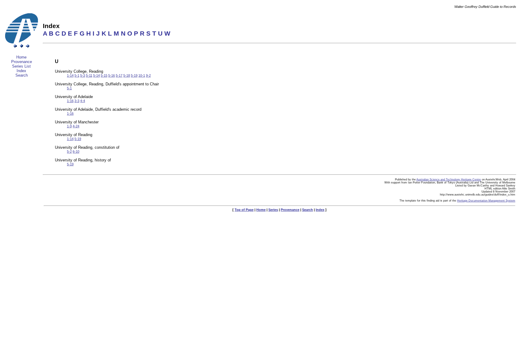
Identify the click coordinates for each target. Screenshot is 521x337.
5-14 (96, 75)
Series (273, 209)
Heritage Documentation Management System (486, 200)
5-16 (111, 75)
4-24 (76, 126)
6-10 (76, 151)
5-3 (82, 75)
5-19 (134, 75)
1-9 (69, 126)
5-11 (89, 75)
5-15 (104, 75)
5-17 (119, 75)
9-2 (148, 75)
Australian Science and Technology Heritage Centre (448, 179)
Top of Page (244, 209)
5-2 (69, 151)
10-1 (141, 75)
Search (21, 75)
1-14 (70, 75)
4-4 (82, 101)
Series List (21, 66)
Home (21, 57)
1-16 (70, 101)
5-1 (76, 75)
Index (21, 70)
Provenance (21, 61)
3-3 (76, 101)
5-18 (126, 75)
